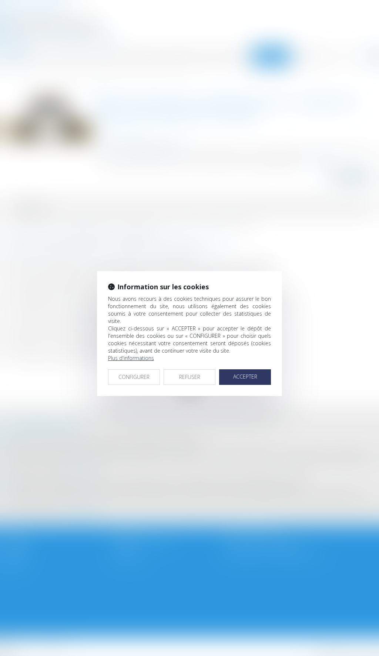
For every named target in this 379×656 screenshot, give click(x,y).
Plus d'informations (131, 358)
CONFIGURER (134, 376)
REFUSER (189, 376)
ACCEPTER (245, 376)
